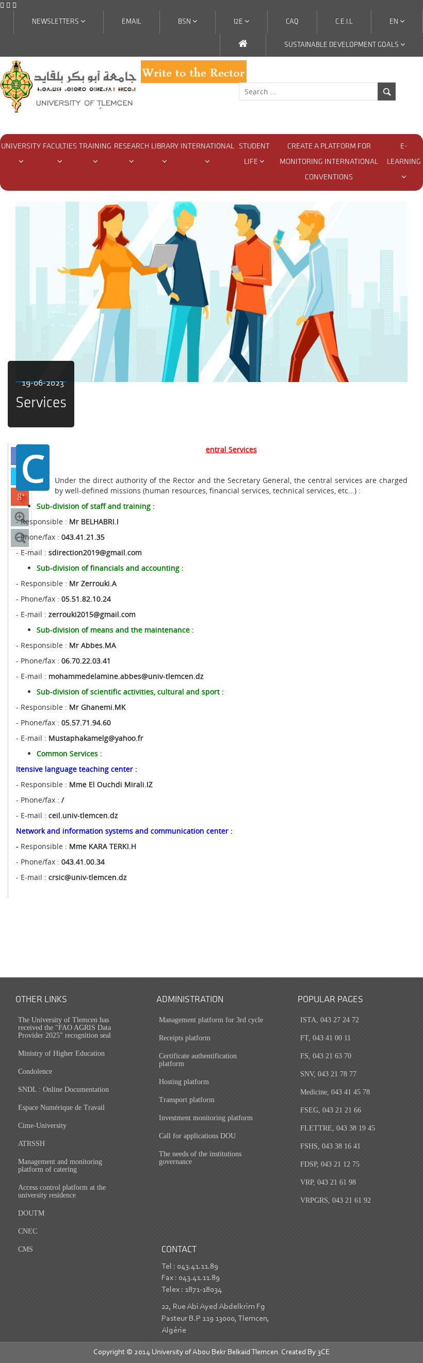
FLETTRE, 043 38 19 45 (337, 1128)
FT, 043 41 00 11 (325, 1038)
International (207, 147)
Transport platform (187, 1100)
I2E (239, 22)
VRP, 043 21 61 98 (328, 1182)
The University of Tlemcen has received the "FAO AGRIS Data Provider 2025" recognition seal (64, 1027)
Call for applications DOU (197, 1136)
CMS (25, 1249)
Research (131, 147)
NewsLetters (56, 22)
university (21, 147)
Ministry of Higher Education (61, 1053)
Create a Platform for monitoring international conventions (329, 162)
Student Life (254, 154)
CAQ (292, 22)
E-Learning (404, 154)
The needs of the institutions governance (200, 1158)
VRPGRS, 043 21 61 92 (335, 1200)
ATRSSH (31, 1144)
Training (95, 147)
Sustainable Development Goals (342, 45)
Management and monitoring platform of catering (60, 1165)
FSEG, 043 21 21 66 (330, 1110)
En (394, 22)
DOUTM (31, 1213)
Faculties (60, 147)
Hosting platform (184, 1082)
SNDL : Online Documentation (63, 1089)
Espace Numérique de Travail (61, 1107)
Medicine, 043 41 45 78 (335, 1092)
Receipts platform (184, 1038)
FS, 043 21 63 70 (325, 1056)
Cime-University (42, 1125)
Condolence (35, 1071)
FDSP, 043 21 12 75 (330, 1164)
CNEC (27, 1231)
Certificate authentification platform (198, 1060)
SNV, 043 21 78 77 (328, 1074)
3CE (323, 1352)
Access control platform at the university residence (62, 1191)
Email (131, 22)
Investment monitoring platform (206, 1118)
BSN (185, 22)
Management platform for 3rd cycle (211, 1020)
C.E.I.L (344, 22)
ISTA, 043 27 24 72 (329, 1020)
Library (164, 147)
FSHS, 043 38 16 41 (330, 1146)
